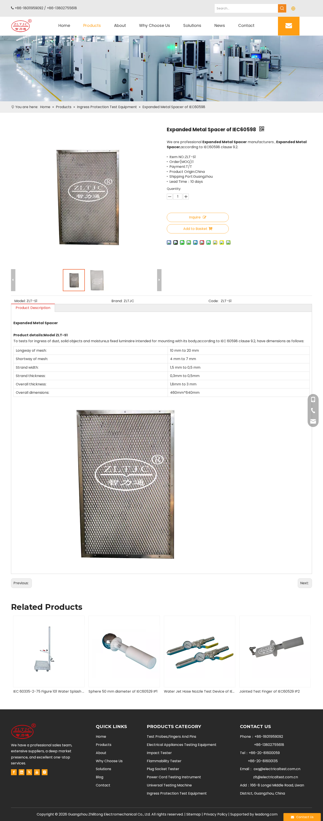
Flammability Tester (164, 761)
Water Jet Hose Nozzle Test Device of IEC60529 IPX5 (124, 691)
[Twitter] (29, 772)
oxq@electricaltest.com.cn (277, 768)
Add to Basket (195, 228)
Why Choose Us (109, 761)
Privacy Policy (215, 814)
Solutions (103, 768)
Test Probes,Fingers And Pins (171, 736)
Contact (103, 785)
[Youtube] (37, 772)
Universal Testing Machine (169, 785)
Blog (99, 777)
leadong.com (266, 814)
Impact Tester (159, 752)
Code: (213, 300)
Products (103, 744)
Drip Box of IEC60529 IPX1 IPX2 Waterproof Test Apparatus (274, 691)
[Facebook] (14, 772)
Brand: (116, 300)
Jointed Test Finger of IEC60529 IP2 (194, 691)
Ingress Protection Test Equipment (177, 793)
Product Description (33, 307)
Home (101, 736)
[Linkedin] (21, 772)
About (101, 752)
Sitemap (193, 814)
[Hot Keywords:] (282, 8)
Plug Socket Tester (163, 768)
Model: (19, 300)
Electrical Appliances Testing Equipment (181, 744)
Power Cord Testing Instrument (174, 777)
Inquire (195, 217)
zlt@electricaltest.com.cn (275, 777)
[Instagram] (44, 772)
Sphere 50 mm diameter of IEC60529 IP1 (47, 691)
